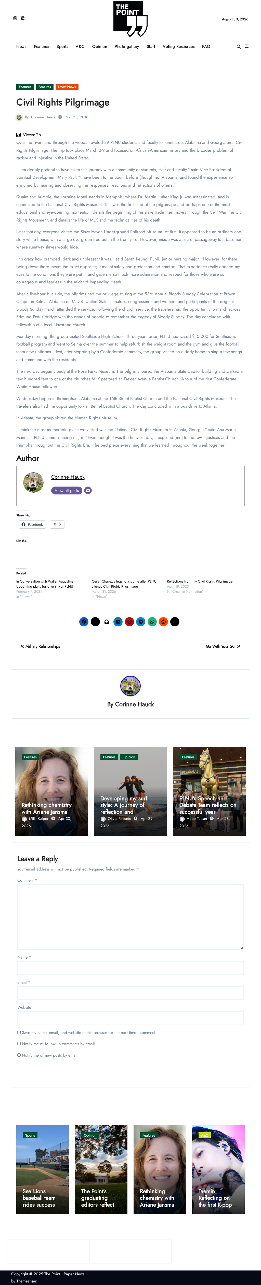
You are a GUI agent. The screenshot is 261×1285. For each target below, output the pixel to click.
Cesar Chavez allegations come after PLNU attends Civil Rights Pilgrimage (124, 584)
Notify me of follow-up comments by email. (59, 1044)
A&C (82, 44)
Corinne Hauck (43, 117)
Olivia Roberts (120, 818)
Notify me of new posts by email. (50, 1055)
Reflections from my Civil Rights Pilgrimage (199, 581)
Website (24, 1007)
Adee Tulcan (197, 818)
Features (43, 44)
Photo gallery (127, 46)
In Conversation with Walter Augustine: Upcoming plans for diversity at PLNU (45, 584)
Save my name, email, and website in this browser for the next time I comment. (89, 1032)
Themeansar (26, 1281)
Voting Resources (178, 46)
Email (23, 982)
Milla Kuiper (39, 818)
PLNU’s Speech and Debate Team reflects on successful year (208, 805)
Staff (151, 46)
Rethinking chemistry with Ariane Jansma (47, 808)
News (21, 46)
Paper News (74, 1274)
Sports (64, 44)
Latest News (67, 86)
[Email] (88, 490)
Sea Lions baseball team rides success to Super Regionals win (42, 1204)
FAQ (206, 46)
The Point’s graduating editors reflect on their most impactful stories (100, 1204)
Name (24, 957)
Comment (27, 880)
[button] (247, 46)
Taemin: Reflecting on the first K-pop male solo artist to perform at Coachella (216, 1208)
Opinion (101, 44)
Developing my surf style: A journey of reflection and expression (123, 808)
